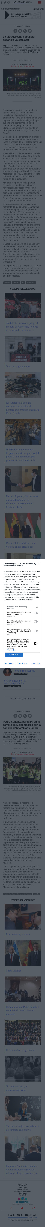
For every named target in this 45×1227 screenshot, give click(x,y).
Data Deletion (9, 663)
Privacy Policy (36, 663)
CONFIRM (13, 655)
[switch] (36, 613)
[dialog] (22, 613)
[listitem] (22, 607)
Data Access (22, 663)
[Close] (40, 564)
